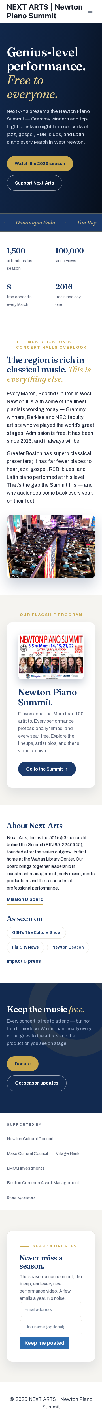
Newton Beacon (68, 947)
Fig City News (25, 947)
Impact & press (24, 961)
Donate (23, 1063)
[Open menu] (90, 11)
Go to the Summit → (47, 769)
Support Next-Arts (34, 183)
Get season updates (36, 1083)
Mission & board (25, 899)
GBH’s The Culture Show (36, 933)
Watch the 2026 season (40, 163)
